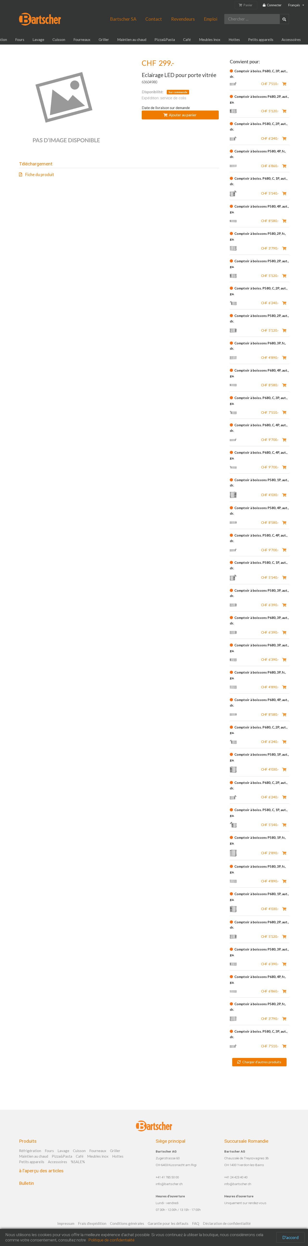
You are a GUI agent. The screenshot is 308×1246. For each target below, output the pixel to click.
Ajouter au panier (183, 115)
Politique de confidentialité (111, 1240)
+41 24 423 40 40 (235, 1177)
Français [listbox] (294, 5)
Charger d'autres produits (261, 1062)
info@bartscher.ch (169, 1184)
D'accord (290, 1237)
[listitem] (119, 174)
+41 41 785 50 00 (167, 1177)
